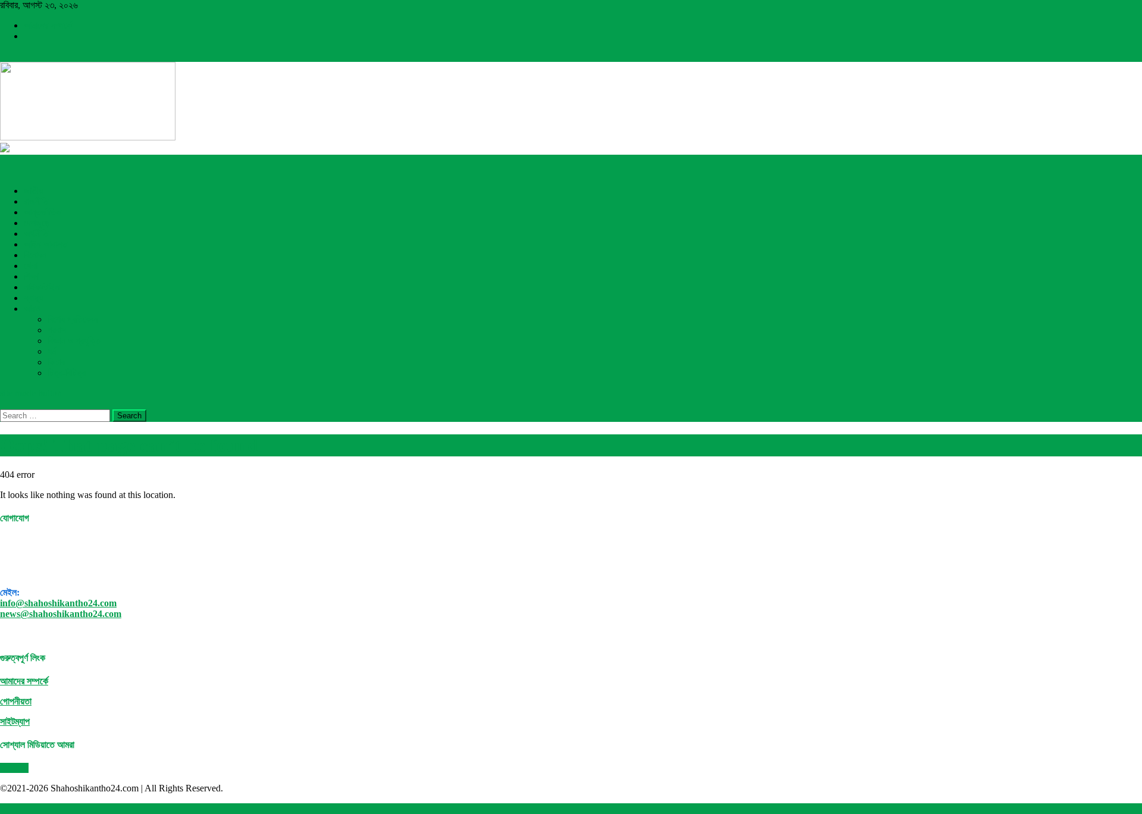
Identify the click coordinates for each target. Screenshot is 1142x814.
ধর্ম (52, 351)
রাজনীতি (36, 201)
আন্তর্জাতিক (42, 212)
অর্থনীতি (36, 233)
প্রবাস (57, 330)
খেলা (30, 266)
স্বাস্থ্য (33, 298)
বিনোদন (35, 255)
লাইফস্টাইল (41, 287)
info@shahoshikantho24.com (58, 603)
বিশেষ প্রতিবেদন (73, 319)
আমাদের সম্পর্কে (48, 25)
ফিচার (56, 362)
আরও (32, 308)
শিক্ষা (31, 276)
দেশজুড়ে (37, 223)
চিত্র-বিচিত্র (67, 373)
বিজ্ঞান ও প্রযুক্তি (74, 341)
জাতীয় (33, 191)
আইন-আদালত (45, 244)
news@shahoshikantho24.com (60, 614)
